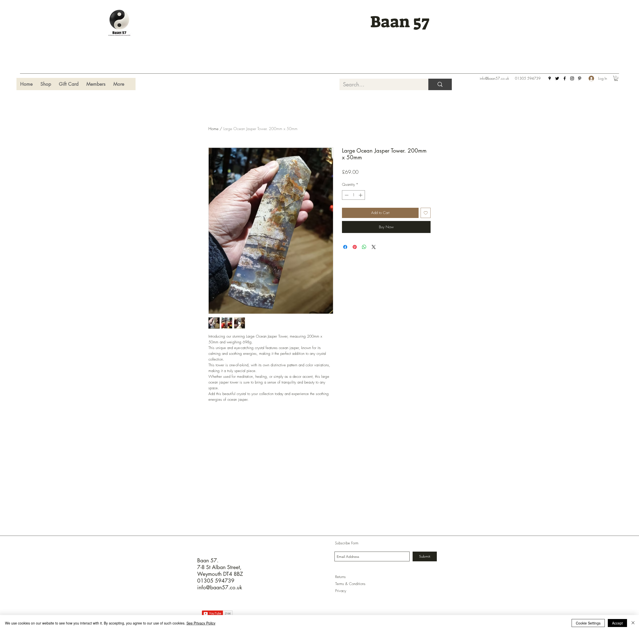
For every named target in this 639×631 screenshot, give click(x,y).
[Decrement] (346, 195)
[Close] (633, 623)
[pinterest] (579, 78)
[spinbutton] (353, 195)
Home (213, 128)
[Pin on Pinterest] (355, 247)
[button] (616, 78)
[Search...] (440, 84)
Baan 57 (399, 21)
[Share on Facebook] (345, 247)
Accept (617, 623)
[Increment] (361, 195)
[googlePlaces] (549, 78)
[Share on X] (374, 247)
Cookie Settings (588, 623)
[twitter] (557, 78)
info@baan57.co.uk (494, 78)
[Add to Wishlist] (426, 213)
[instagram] (572, 78)
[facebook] (564, 78)
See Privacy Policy (200, 623)
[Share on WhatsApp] (364, 247)
